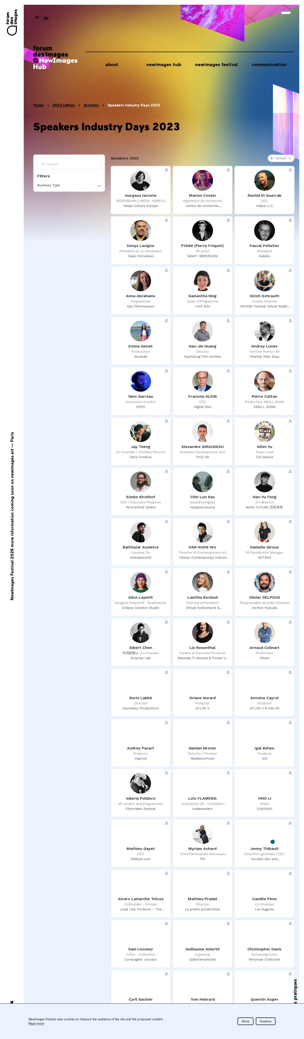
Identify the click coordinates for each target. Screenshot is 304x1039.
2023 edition (63, 105)
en (46, 17)
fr (37, 17)
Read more (36, 1023)
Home (38, 105)
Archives (91, 105)
